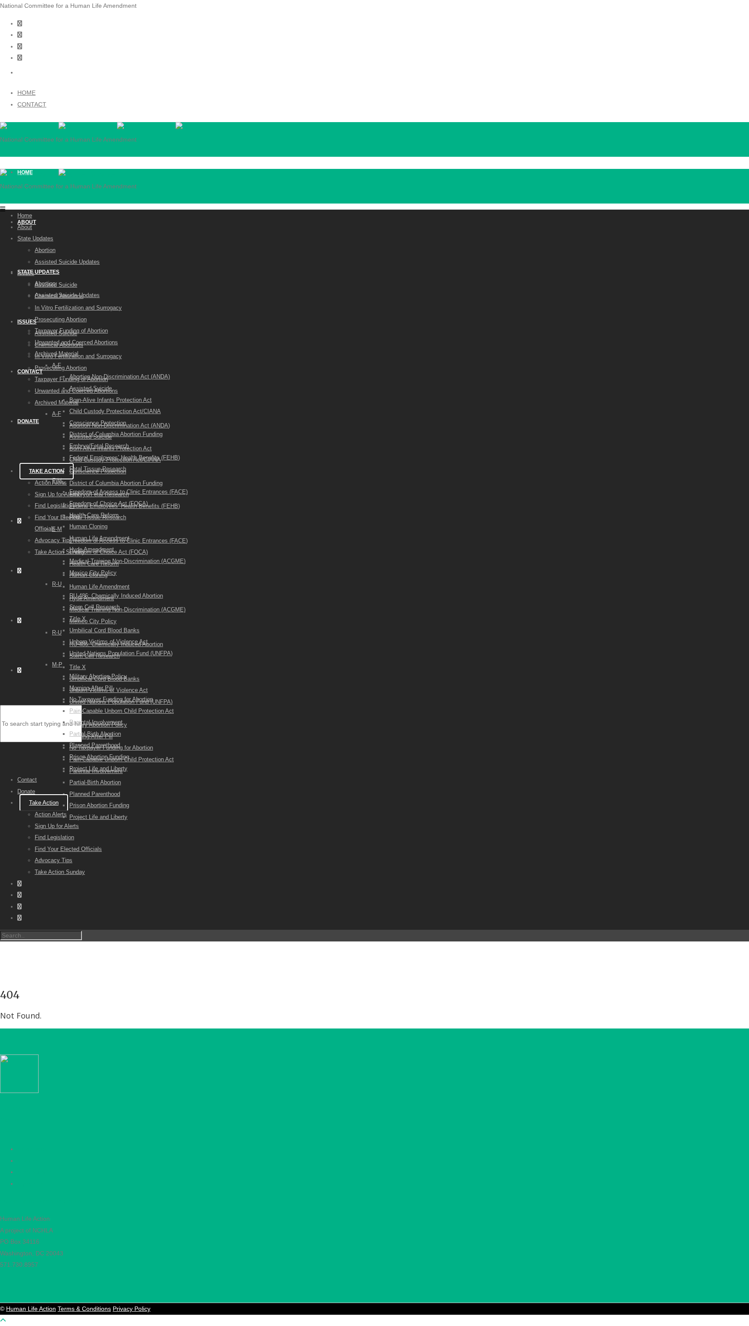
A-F (56, 414)
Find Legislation (54, 505)
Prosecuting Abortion (61, 319)
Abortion (45, 250)
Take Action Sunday (60, 552)
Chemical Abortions (59, 296)
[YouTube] (19, 57)
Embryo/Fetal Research (99, 446)
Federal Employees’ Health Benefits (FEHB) (124, 457)
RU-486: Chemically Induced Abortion (116, 595)
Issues (26, 322)
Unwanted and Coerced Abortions (76, 342)
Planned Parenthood (94, 794)
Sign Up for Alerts (57, 494)
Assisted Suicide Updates (67, 262)
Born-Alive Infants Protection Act (110, 400)
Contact (29, 372)
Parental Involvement (96, 722)
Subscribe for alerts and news (40, 1200)
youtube (33, 1183)
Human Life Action (31, 1308)
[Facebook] (19, 46)
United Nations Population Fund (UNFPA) (121, 653)
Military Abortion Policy (98, 676)
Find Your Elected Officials (68, 849)
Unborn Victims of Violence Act (108, 641)
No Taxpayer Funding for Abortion (111, 699)
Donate (28, 421)
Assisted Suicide (56, 284)
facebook (34, 1148)
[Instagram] (19, 23)
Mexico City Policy (93, 621)
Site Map (12, 1108)
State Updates (38, 272)
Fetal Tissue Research (97, 469)
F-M (57, 529)
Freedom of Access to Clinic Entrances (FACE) (128, 491)
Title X (77, 667)
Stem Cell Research (94, 607)
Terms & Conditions (84, 1308)
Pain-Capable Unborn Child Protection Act (121, 711)
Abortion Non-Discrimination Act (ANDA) (119, 376)
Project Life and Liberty (98, 817)
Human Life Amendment (99, 586)
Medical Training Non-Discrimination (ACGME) (127, 609)
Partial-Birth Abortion (95, 782)
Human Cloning (88, 526)
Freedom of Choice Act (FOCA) (108, 503)
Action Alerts (51, 482)
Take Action (46, 471)
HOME (26, 92)
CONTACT (31, 104)
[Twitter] (19, 34)
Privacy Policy (131, 1308)
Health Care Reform (94, 515)
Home (24, 215)
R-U (57, 632)
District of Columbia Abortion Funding (116, 483)
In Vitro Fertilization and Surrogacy (78, 307)
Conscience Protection (97, 423)
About (24, 227)
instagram (35, 1171)
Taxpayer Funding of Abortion (71, 330)
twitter (30, 1160)
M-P (57, 664)
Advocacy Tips (53, 540)
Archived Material (56, 402)
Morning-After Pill (91, 688)
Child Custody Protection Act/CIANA (115, 411)
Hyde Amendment (91, 549)
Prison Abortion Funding (99, 805)
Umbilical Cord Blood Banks (104, 630)
